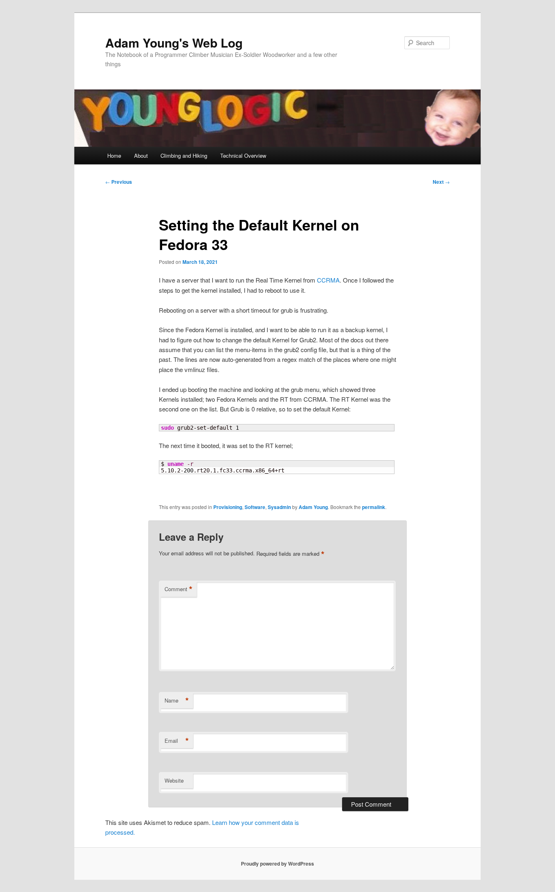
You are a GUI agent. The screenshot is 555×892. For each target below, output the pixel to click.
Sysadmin (279, 507)
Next (441, 181)
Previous (118, 181)
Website (174, 780)
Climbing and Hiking (183, 155)
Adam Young (313, 507)
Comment (179, 589)
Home (114, 155)
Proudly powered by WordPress (277, 863)
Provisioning (227, 507)
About (141, 155)
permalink (373, 507)
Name (177, 700)
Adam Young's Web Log (174, 42)
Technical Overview (243, 155)
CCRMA (328, 280)
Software (255, 507)
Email (177, 740)
